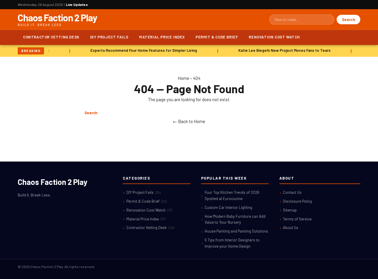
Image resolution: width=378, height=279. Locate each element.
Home (183, 78)
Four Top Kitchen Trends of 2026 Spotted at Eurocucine (232, 195)
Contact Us (292, 192)
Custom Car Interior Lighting (228, 207)
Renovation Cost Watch (274, 37)
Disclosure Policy (297, 201)
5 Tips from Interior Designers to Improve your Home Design (232, 243)
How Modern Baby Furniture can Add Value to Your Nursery (235, 219)
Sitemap (290, 210)
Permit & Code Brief (216, 37)
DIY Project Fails (109, 37)
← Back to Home (189, 121)
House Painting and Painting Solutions (236, 231)
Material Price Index (162, 37)
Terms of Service (297, 219)
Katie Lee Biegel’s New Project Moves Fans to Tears (283, 50)
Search (348, 19)
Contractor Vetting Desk (51, 37)
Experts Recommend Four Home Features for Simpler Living (142, 50)
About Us (290, 227)
